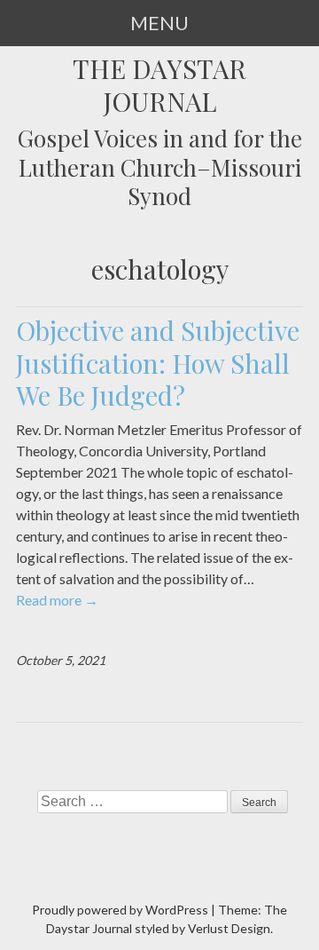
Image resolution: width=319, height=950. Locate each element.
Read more (57, 599)
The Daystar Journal (159, 85)
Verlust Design (229, 928)
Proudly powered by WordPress (120, 909)
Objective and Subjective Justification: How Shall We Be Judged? (158, 363)
